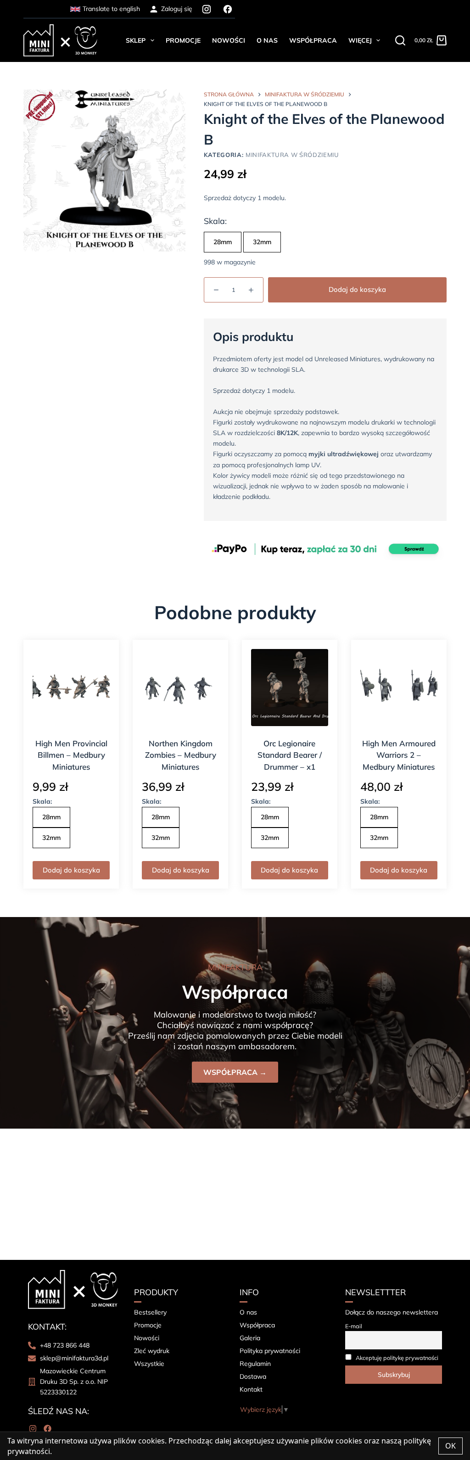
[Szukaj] (400, 40)
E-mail (353, 1326)
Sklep (135, 40)
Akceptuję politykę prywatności (397, 1357)
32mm (262, 242)
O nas (267, 40)
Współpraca (313, 40)
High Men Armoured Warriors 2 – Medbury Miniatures (399, 755)
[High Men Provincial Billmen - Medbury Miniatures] (71, 687)
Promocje (183, 40)
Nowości (228, 40)
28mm (222, 242)
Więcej (360, 40)
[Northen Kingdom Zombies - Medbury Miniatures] (180, 687)
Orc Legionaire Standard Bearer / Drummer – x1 (289, 755)
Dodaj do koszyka (357, 289)
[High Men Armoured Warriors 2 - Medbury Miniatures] (398, 687)
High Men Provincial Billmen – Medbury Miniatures (71, 755)
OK (450, 1446)
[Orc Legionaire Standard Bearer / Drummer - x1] (289, 687)
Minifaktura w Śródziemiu (292, 154)
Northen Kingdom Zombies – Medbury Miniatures (180, 755)
